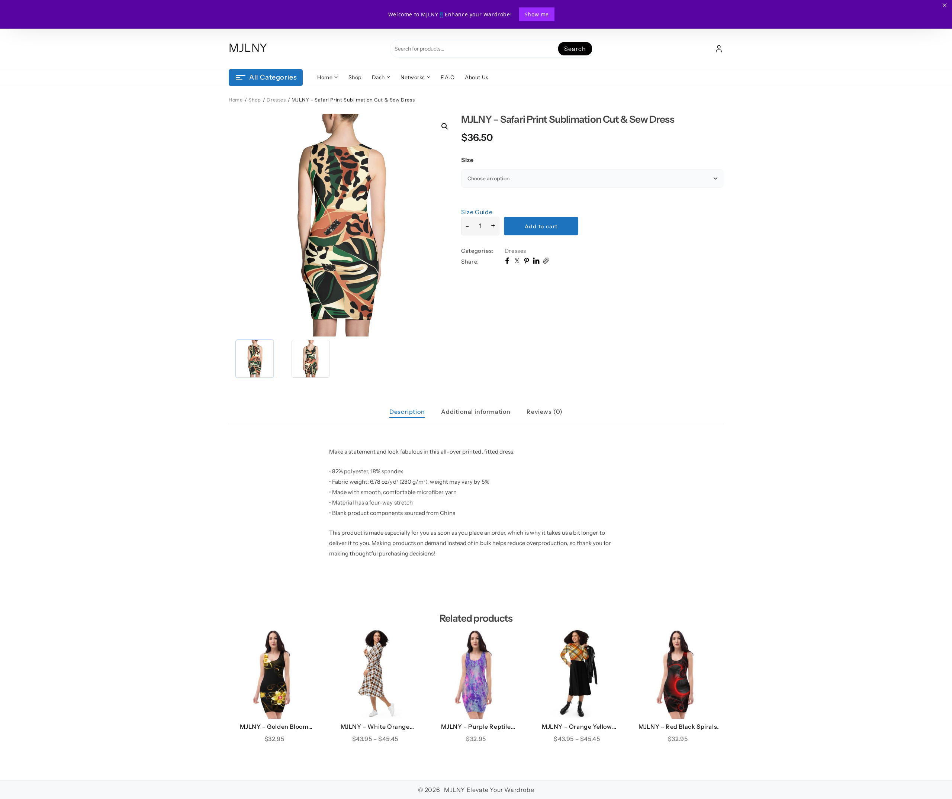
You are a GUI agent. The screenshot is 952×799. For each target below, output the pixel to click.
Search (575, 48)
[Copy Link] (546, 261)
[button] (444, 126)
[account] (718, 48)
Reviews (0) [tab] (545, 411)
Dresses (276, 100)
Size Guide (476, 212)
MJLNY (248, 48)
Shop (254, 100)
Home (235, 100)
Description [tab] (407, 411)
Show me (537, 14)
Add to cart (541, 226)
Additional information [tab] (476, 411)
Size (467, 160)
